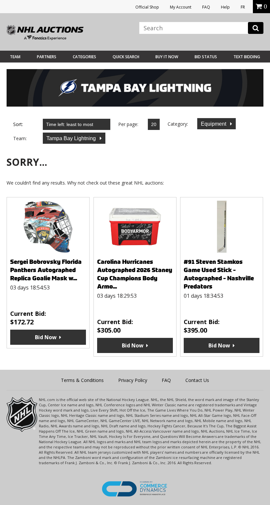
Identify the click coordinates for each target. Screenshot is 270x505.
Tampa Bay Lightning (71, 138)
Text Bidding (246, 57)
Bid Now (46, 337)
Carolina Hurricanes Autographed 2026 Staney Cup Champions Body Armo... (134, 274)
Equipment (214, 124)
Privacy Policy (132, 380)
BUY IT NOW (166, 57)
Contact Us (197, 380)
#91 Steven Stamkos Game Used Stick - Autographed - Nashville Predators (219, 274)
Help (225, 7)
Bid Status (206, 57)
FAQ (206, 7)
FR (243, 7)
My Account (180, 7)
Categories (84, 57)
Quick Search (126, 57)
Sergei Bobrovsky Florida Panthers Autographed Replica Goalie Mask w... (46, 270)
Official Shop (147, 7)
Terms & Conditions (82, 380)
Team (15, 57)
